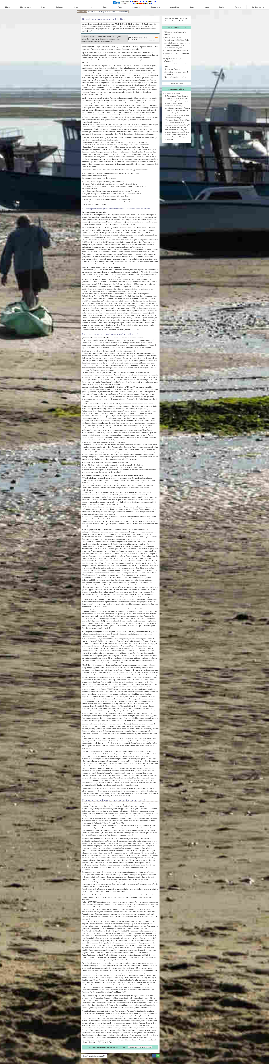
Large (206, 7)
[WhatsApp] (158, 1055)
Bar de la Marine (258, 7)
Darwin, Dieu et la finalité (174, 37)
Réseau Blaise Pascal (172, 93)
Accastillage (174, 7)
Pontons (238, 7)
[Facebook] (154, 1055)
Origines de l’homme (172, 69)
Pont (90, 7)
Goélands (59, 7)
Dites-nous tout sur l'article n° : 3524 (140, 1047)
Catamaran (136, 7)
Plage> (103, 12)
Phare (7, 7)
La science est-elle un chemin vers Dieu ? (177, 65)
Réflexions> (123, 12)
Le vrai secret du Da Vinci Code (176, 40)
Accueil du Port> (94, 12)
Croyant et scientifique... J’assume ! (173, 59)
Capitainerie (155, 7)
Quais (192, 7)
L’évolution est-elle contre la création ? (175, 33)
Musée (104, 7)
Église (75, 7)
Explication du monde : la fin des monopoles (176, 73)
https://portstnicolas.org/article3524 (94, 1056)
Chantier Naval (25, 7)
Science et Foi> (112, 12)
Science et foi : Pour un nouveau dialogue (176, 54)
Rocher (222, 7)
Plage (120, 7)
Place (43, 7)
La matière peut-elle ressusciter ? (176, 50)
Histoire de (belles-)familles (175, 77)
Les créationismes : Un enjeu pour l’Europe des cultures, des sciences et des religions (177, 45)
